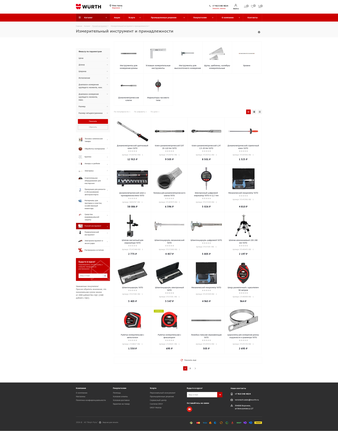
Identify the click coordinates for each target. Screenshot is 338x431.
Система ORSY (156, 404)
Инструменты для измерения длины (129, 66)
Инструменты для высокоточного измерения (187, 66)
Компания (81, 388)
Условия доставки (121, 400)
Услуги (153, 388)
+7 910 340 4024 (220, 5)
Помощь (117, 393)
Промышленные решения (162, 396)
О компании (81, 393)
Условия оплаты (120, 396)
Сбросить (93, 127)
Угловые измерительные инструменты (158, 66)
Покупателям (119, 388)
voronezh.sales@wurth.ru (247, 400)
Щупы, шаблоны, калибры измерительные (217, 66)
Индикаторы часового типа (158, 98)
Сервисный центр (158, 400)
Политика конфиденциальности (91, 400)
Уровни (246, 65)
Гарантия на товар (121, 404)
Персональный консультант (162, 393)
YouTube (189, 409)
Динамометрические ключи (128, 98)
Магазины (80, 396)
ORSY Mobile (155, 407)
